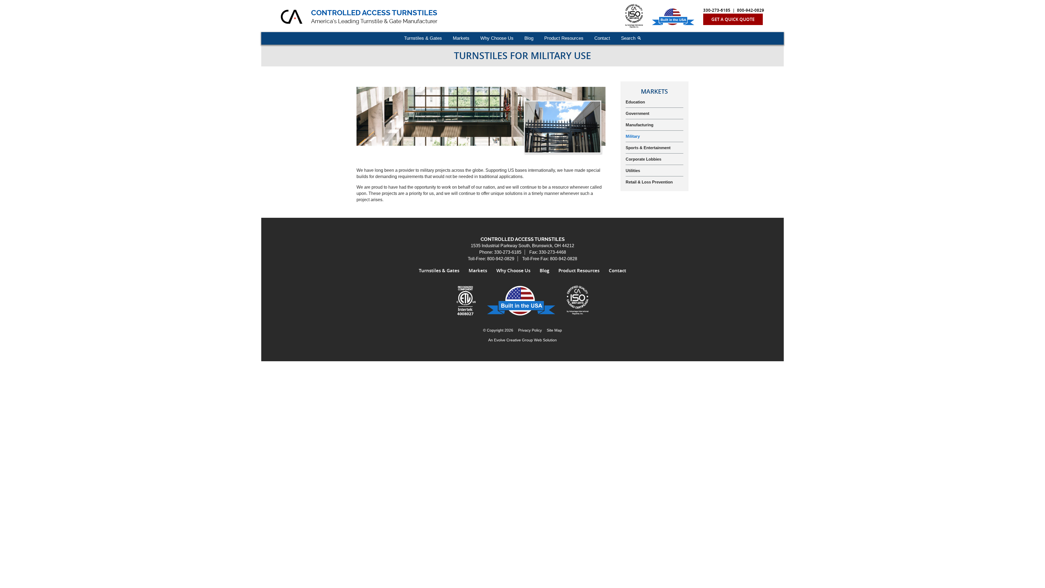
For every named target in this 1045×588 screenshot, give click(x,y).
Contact (602, 38)
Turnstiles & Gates (423, 38)
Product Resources (563, 38)
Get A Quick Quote (733, 19)
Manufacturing (639, 124)
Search (628, 38)
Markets (461, 38)
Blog (528, 38)
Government (637, 113)
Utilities (633, 170)
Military (633, 136)
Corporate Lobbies (643, 159)
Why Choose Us (497, 38)
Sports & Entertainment (648, 147)
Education (635, 102)
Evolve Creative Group (513, 340)
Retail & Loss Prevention (649, 182)
